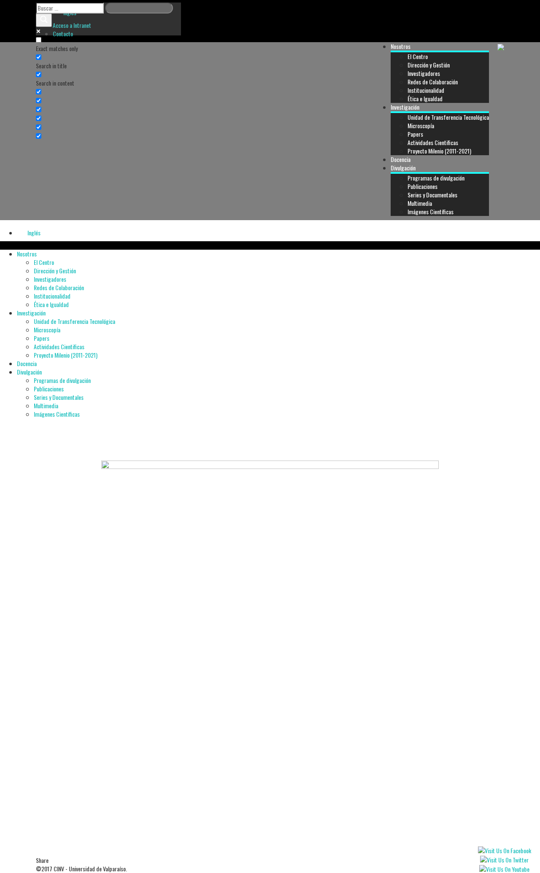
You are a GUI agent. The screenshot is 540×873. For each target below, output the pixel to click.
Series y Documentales (432, 194)
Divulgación (403, 167)
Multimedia (420, 203)
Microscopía (421, 125)
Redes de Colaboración (433, 81)
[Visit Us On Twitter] (504, 858)
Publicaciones (422, 186)
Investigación (405, 106)
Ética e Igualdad (425, 98)
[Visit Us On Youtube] (504, 868)
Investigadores (424, 73)
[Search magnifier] (44, 20)
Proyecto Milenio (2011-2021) (439, 150)
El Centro (418, 56)
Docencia (400, 159)
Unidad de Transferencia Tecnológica (448, 117)
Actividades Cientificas (433, 142)
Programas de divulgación (436, 177)
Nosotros (400, 46)
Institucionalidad (426, 90)
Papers (415, 133)
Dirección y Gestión (429, 64)
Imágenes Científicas (431, 211)
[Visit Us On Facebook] (504, 849)
